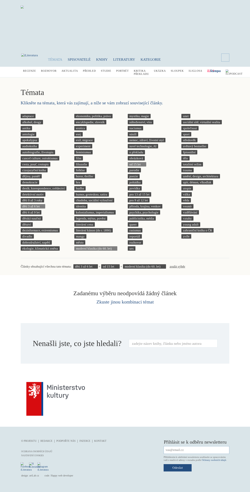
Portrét (122, 70)
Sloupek (177, 70)
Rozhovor (49, 70)
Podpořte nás (66, 441)
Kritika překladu (141, 72)
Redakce (46, 441)
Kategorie (151, 59)
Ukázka (160, 70)
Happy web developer (62, 475)
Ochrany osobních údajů (214, 460)
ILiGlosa (195, 70)
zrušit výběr (177, 266)
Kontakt (100, 441)
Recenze (29, 70)
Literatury (124, 59)
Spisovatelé (79, 59)
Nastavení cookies (32, 455)
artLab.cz (34, 475)
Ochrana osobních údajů (36, 451)
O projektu (29, 441)
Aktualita (69, 70)
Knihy (102, 59)
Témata (55, 59)
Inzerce (84, 441)
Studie (106, 70)
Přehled (89, 70)
